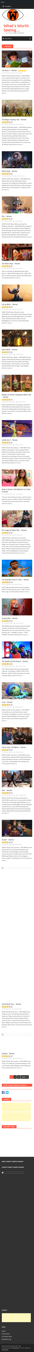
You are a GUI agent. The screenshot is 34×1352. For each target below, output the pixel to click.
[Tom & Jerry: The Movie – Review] (17, 736)
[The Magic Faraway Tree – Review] (17, 108)
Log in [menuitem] (2, 2)
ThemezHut (5, 1350)
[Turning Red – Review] (17, 607)
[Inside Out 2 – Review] (17, 428)
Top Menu (8, 6)
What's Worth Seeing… (16, 27)
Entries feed (5, 1334)
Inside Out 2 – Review (9, 440)
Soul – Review (7, 790)
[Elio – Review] (17, 205)
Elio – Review (7, 216)
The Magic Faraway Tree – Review (14, 120)
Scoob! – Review (8, 840)
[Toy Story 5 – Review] (17, 59)
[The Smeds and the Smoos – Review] (17, 650)
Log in (4, 1331)
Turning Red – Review (9, 618)
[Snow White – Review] (17, 338)
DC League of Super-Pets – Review (14, 530)
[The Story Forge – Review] (17, 252)
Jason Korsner (19, 73)
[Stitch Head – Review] (17, 159)
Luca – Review (7, 702)
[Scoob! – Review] (17, 828)
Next (24, 1077)
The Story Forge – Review (11, 264)
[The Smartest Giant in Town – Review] (17, 568)
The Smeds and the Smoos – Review (15, 661)
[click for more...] (17, 144)
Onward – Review (8, 1053)
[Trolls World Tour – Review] (17, 934)
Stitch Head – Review (9, 171)
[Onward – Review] (17, 1042)
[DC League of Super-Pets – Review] (17, 518)
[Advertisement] (16, 1107)
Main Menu (8, 38)
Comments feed (7, 1336)
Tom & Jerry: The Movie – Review (14, 747)
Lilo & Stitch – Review (10, 304)
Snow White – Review (9, 350)
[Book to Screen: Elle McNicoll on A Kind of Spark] (17, 478)
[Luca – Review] (17, 690)
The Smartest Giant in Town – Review (15, 580)
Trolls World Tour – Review (11, 1004)
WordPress (16, 1348)
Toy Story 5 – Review (9, 70)
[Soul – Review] (17, 779)
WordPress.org (6, 1339)
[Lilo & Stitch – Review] (17, 293)
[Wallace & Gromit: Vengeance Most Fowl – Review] (17, 383)
